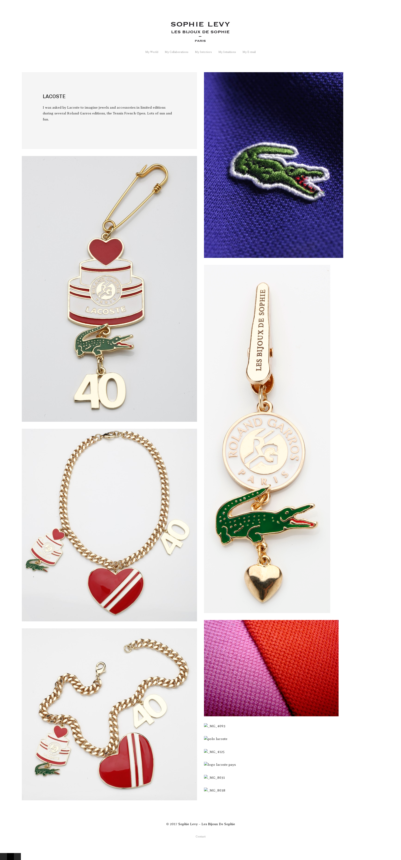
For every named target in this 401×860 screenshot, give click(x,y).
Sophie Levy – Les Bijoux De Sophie (206, 824)
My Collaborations (176, 52)
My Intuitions (227, 52)
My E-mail (249, 52)
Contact (201, 836)
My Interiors (203, 52)
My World (151, 52)
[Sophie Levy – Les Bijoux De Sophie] (200, 40)
